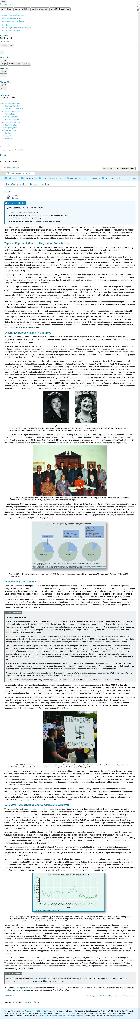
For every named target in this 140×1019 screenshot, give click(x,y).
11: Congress (110, 178)
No (38, 1002)
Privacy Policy (45, 1016)
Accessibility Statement (74, 1016)
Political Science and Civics (52, 178)
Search (8, 173)
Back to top (8, 995)
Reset (3, 60)
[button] (8, 136)
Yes (29, 1002)
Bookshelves (29, 178)
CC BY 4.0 (93, 988)
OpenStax (15, 196)
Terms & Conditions (58, 1016)
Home (14, 178)
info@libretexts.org (116, 1016)
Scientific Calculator (12, 119)
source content (19, 990)
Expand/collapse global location (134, 177)
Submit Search (6, 45)
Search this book (6, 38)
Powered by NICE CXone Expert (37, 1011)
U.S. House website (39, 978)
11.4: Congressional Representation (27, 988)
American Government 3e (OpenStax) (84, 178)
